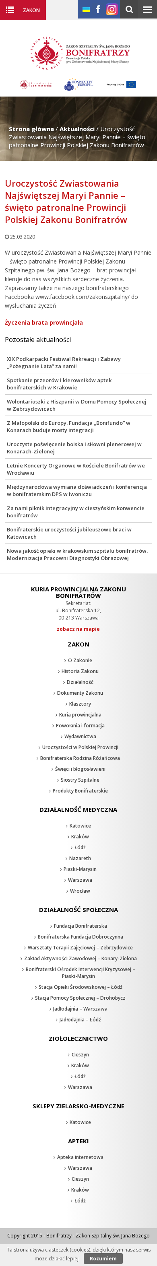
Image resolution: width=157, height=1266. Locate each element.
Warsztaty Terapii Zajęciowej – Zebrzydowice (80, 947)
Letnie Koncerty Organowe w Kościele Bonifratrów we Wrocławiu (76, 469)
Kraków (80, 836)
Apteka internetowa (80, 1157)
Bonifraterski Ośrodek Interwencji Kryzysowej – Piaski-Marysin (80, 973)
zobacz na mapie (78, 629)
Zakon (31, 10)
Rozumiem (103, 1258)
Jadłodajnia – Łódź (80, 1019)
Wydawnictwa (80, 736)
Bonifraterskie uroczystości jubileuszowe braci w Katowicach (69, 533)
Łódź (80, 847)
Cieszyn (80, 1054)
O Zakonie (80, 660)
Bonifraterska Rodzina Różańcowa (80, 758)
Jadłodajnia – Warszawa (80, 1008)
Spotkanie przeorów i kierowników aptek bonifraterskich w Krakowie (59, 384)
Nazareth (80, 858)
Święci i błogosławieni (80, 769)
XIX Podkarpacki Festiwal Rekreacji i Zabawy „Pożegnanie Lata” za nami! (64, 362)
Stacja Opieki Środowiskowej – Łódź (80, 987)
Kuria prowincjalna (80, 714)
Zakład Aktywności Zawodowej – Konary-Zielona (80, 958)
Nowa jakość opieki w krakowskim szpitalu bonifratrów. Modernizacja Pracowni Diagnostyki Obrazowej (77, 554)
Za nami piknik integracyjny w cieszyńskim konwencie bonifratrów (76, 511)
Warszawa (80, 880)
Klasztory (80, 703)
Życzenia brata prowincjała (44, 322)
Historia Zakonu (80, 671)
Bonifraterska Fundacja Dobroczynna (80, 936)
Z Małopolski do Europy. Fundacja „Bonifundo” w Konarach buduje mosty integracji (68, 426)
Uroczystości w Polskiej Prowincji (80, 747)
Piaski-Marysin (80, 869)
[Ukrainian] (86, 10)
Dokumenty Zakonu (80, 693)
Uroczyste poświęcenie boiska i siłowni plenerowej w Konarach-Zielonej (74, 448)
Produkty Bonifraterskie (80, 790)
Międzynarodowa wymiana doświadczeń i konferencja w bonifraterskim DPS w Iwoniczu (77, 490)
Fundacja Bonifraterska (80, 925)
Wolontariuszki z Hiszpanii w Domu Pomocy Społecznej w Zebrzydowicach (77, 405)
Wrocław (80, 890)
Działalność (80, 682)
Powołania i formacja (80, 725)
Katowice (80, 825)
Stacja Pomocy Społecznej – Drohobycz (80, 997)
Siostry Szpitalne (80, 779)
